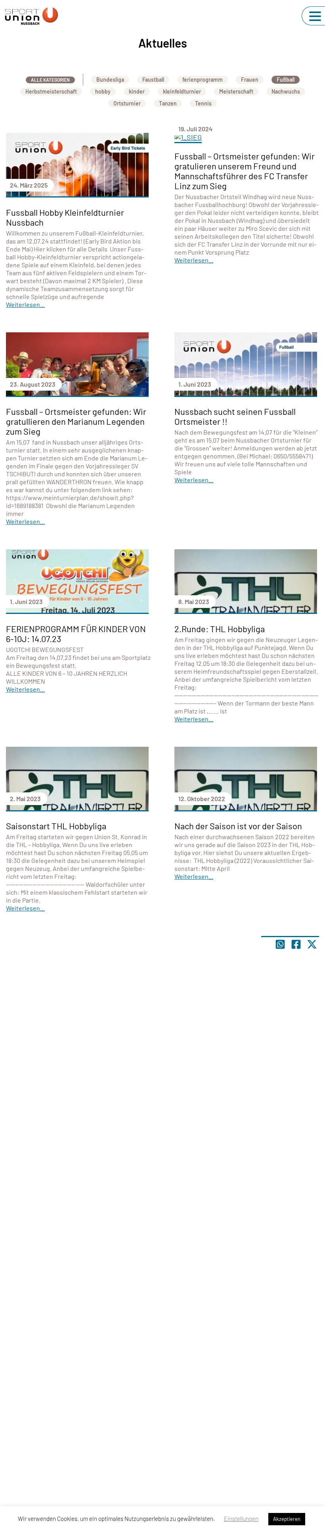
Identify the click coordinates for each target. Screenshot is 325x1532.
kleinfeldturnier (182, 91)
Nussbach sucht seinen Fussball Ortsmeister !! (235, 416)
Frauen (249, 79)
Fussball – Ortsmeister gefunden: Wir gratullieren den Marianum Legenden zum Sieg (76, 421)
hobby (103, 91)
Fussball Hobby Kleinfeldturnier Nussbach (65, 217)
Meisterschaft (236, 91)
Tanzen (168, 103)
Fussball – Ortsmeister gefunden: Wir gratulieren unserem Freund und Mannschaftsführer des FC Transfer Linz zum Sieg (244, 171)
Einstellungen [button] (241, 1518)
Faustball (153, 79)
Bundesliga (110, 79)
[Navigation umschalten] (315, 16)
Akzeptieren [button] (286, 1519)
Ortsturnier (127, 103)
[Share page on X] (312, 944)
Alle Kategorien (50, 79)
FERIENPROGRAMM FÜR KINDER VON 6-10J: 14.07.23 (76, 633)
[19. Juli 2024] (245, 138)
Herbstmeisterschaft (51, 91)
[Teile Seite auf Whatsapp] (280, 944)
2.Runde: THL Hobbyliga (219, 628)
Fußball (285, 79)
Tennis (203, 103)
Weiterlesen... (25, 304)
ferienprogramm (202, 79)
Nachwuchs (285, 91)
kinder (137, 91)
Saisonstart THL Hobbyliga (56, 826)
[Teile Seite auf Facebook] (296, 944)
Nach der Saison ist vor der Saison (238, 826)
